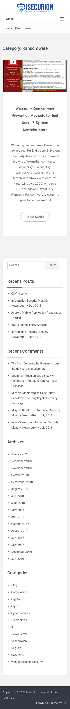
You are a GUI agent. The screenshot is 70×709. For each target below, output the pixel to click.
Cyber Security (20, 613)
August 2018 (19, 489)
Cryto (14, 606)
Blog (14, 585)
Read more (35, 216)
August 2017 (19, 530)
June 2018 (18, 503)
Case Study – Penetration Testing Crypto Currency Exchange (34, 381)
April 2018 (18, 517)
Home (9, 28)
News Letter (19, 634)
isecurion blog (35, 692)
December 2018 (21, 461)
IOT (13, 627)
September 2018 (22, 482)
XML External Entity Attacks (29, 325)
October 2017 (20, 524)
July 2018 (17, 496)
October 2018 (20, 475)
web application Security (27, 662)
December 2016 (21, 551)
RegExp (16, 648)
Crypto (15, 599)
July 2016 (17, 558)
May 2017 (17, 544)
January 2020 (20, 454)
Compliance (18, 592)
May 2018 (17, 510)
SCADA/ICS (18, 655)
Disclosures (19, 620)
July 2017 (17, 537)
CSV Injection (19, 293)
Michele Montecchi (23, 393)
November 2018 (21, 468)
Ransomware (23, 28)
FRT (64, 703)
